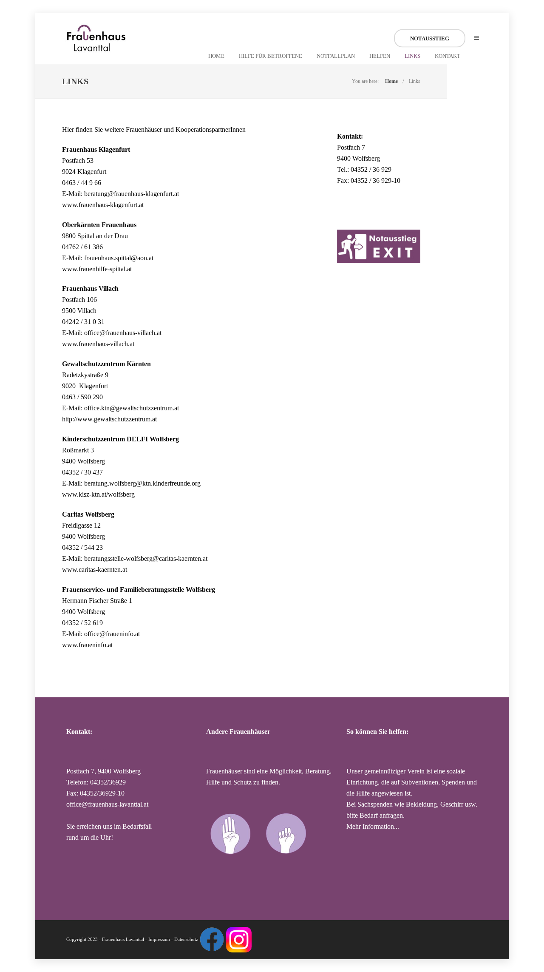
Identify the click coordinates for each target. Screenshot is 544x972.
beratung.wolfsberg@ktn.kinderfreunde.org (141, 483)
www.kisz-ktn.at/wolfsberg (98, 494)
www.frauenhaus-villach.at (98, 343)
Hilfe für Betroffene (270, 56)
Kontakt (447, 56)
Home (216, 56)
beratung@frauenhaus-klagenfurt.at (131, 193)
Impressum (159, 939)
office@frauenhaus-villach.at (123, 332)
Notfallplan (336, 56)
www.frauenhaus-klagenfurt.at (103, 204)
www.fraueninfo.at (87, 644)
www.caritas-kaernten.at (94, 569)
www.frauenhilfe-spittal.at (97, 269)
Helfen (379, 56)
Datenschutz (186, 939)
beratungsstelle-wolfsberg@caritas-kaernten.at (145, 558)
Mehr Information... (372, 826)
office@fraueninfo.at (112, 633)
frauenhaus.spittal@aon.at (118, 257)
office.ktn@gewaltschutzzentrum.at (131, 408)
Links (412, 56)
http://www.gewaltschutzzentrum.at (109, 419)
